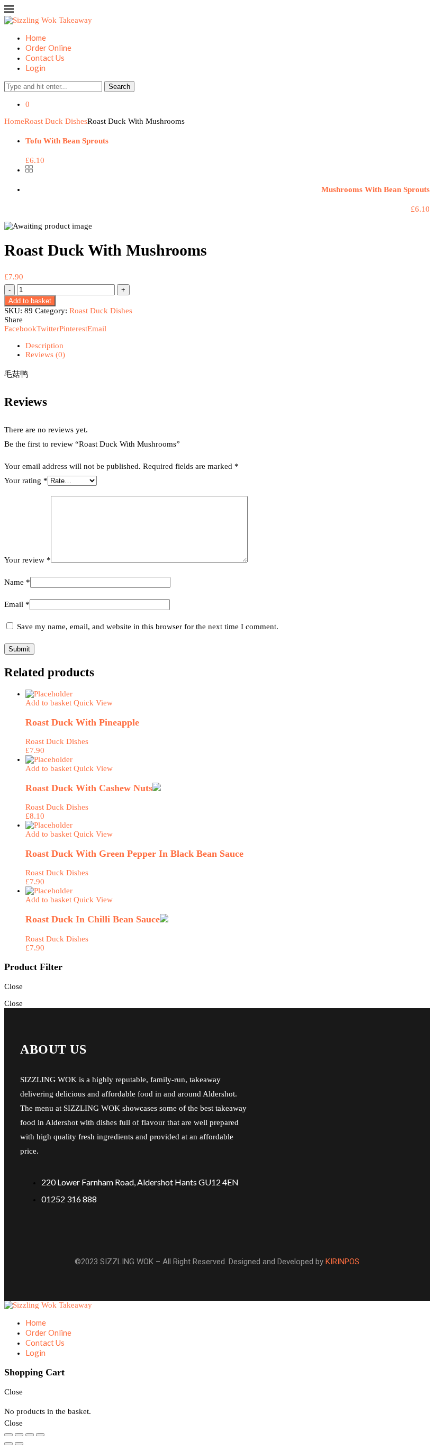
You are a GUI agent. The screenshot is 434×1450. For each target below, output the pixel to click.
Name (17, 582)
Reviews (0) (45, 354)
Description (44, 345)
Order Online (48, 47)
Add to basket (29, 301)
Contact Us (45, 57)
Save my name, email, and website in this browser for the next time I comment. (147, 626)
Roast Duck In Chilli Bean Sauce (92, 919)
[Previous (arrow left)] (8, 1443)
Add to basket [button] (48, 703)
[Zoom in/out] (8, 1434)
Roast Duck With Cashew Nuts (88, 788)
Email (17, 604)
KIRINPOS (342, 1261)
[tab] (227, 345)
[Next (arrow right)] (19, 1443)
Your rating (26, 480)
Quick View (93, 703)
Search (119, 86)
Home (35, 37)
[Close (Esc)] (40, 1434)
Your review (27, 560)
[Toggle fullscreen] (19, 1434)
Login (35, 67)
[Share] (29, 1434)
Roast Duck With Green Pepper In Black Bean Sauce (134, 853)
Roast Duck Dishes (55, 121)
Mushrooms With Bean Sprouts (375, 189)
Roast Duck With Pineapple (82, 722)
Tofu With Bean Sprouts (66, 141)
